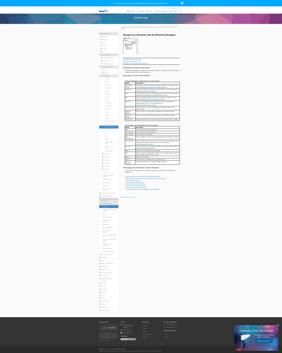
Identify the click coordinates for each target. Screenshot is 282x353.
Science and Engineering (106, 272)
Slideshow (107, 112)
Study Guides (104, 289)
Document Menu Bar (108, 66)
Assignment (107, 109)
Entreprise (145, 337)
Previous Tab (108, 84)
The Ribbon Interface (108, 179)
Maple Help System (106, 182)
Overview (107, 78)
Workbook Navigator (109, 127)
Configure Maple (105, 301)
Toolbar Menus (106, 60)
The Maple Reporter (170, 324)
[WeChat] (135, 339)
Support (127, 27)
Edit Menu (106, 72)
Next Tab (107, 81)
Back (106, 133)
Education (103, 286)
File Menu (106, 69)
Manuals (103, 298)
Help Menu (106, 169)
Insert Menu (107, 154)
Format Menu (107, 157)
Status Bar (107, 97)
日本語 (118, 349)
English (104, 349)
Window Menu (107, 166)
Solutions (145, 328)
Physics (103, 260)
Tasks (103, 51)
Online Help (132, 27)
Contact (123, 322)
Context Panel (108, 88)
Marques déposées (153, 351)
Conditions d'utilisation (127, 351)
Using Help (104, 48)
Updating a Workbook (107, 248)
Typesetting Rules (109, 124)
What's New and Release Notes (108, 193)
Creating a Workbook (107, 217)
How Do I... (104, 42)
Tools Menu (106, 163)
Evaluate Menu (107, 160)
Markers (107, 100)
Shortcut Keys (105, 39)
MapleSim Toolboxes (105, 310)
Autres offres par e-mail (171, 327)
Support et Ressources (147, 334)
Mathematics (104, 257)
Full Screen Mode (109, 151)
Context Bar (107, 94)
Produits (145, 325)
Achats (144, 331)
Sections (107, 118)
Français (109, 349)
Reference (103, 292)
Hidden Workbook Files (107, 227)
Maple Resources (106, 185)
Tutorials (104, 45)
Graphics (103, 269)
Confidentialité (136, 351)
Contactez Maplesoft (167, 8)
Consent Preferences (144, 351)
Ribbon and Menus (106, 54)
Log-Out (166, 336)
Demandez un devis (178, 8)
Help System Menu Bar (108, 63)
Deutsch (114, 349)
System (103, 295)
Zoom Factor (108, 130)
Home (106, 136)
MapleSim (103, 307)
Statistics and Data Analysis (107, 263)
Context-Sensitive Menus (108, 57)
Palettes (107, 115)
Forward (107, 139)
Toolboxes (103, 304)
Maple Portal (105, 36)
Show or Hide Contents (110, 121)
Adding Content (105, 224)
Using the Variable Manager (108, 251)
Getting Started (104, 33)
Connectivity (104, 275)
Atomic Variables (108, 106)
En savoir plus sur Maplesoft (104, 340)
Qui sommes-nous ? (104, 322)
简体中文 (123, 349)
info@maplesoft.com (127, 332)
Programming (104, 266)
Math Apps (103, 283)
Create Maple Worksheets (107, 196)
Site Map (159, 351)
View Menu (106, 75)
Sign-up (166, 334)
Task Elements (108, 103)
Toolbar (106, 91)
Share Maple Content (106, 254)
